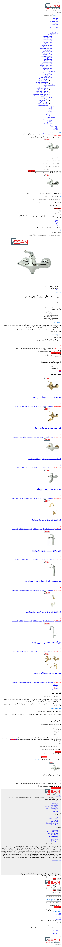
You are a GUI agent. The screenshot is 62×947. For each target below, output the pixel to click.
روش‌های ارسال (53, 818)
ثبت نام (41, 15)
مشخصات (55, 686)
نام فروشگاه (58, 202)
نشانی (56, 19)
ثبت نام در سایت (57, 911)
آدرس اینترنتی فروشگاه (55, 199)
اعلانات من (55, 24)
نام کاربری (58, 894)
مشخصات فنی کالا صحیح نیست (51, 163)
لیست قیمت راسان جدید (51, 806)
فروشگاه (55, 933)
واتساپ (56, 221)
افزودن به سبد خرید (56, 353)
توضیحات (55, 685)
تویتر (57, 224)
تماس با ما (55, 811)
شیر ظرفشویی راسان (52, 831)
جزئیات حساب (54, 21)
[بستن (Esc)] (56, 944)
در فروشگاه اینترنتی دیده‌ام (52, 196)
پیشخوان (56, 16)
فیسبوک (56, 223)
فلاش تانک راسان (53, 840)
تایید (55, 878)
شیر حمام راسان (53, 837)
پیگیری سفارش (54, 27)
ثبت (60, 371)
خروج (56, 22)
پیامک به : (53, 368)
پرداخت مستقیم (54, 803)
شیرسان (36, 759)
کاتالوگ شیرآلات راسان (52, 808)
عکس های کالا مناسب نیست (52, 160)
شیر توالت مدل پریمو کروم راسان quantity (50, 351)
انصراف (59, 878)
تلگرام (56, 220)
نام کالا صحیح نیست (54, 158)
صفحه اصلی (55, 930)
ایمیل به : (53, 366)
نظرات (56, 25)
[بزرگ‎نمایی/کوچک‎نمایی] (60, 944)
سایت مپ (55, 809)
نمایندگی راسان (54, 821)
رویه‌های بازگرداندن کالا (52, 823)
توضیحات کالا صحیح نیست (53, 166)
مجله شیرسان (54, 805)
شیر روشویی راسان (53, 836)
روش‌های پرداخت (53, 820)
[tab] (29, 685)
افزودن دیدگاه (13, 739)
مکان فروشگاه (57, 205)
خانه (60, 133)
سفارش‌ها (55, 18)
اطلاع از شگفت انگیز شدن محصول (50, 362)
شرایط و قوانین (54, 824)
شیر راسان (55, 133)
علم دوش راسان (53, 839)
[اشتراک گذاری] (57, 944)
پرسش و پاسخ (54, 689)
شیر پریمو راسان (46, 133)
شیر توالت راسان (53, 834)
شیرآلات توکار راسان (52, 833)
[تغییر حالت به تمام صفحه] (59, 944)
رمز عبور (58, 899)
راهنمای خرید (54, 816)
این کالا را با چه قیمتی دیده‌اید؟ (53, 193)
